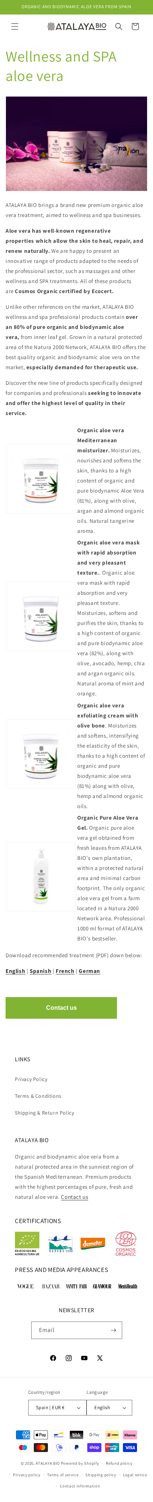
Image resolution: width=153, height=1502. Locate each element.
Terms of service (62, 1474)
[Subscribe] (113, 1330)
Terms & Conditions (38, 1096)
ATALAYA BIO (48, 1463)
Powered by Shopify (80, 1463)
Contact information (80, 1486)
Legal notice (135, 1474)
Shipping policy (100, 1474)
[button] (15, 26)
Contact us (74, 1196)
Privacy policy (26, 1474)
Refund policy (119, 1463)
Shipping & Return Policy (44, 1112)
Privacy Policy (31, 1079)
